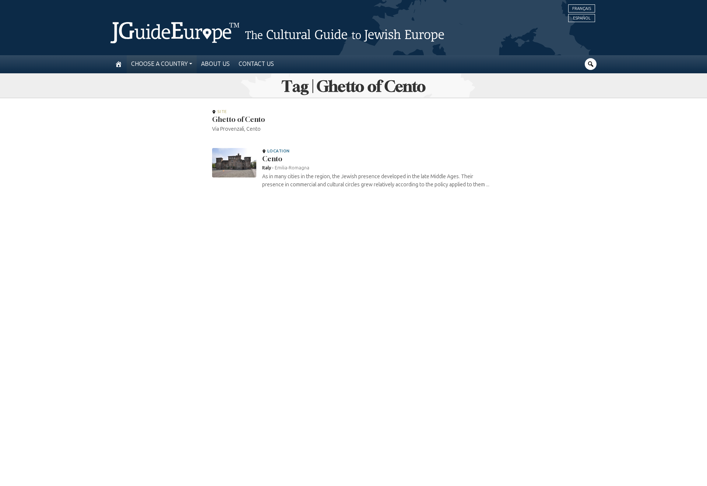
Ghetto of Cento (238, 119)
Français (581, 8)
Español (582, 18)
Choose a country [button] (159, 63)
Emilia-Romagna (292, 167)
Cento (272, 159)
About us (215, 63)
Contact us (256, 63)
